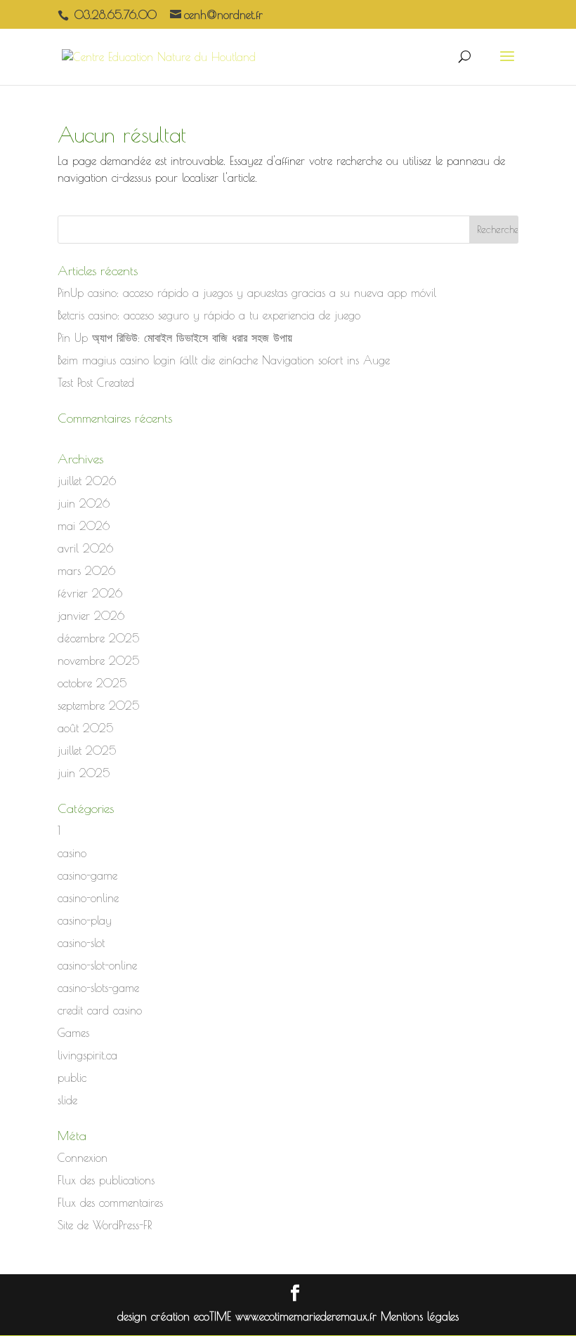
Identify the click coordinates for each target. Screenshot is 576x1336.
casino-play (85, 920)
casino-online (88, 898)
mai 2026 (84, 526)
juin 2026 (84, 503)
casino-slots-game (98, 987)
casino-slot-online (97, 965)
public (72, 1077)
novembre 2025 (98, 660)
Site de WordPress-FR (105, 1225)
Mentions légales (420, 1316)
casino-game (87, 875)
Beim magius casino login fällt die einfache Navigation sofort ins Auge (224, 360)
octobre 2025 (92, 683)
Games (73, 1032)
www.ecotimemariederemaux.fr (308, 1316)
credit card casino (100, 1010)
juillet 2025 (87, 750)
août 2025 (85, 728)
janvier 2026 (91, 615)
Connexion (82, 1157)
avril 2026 (85, 548)
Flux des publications (106, 1180)
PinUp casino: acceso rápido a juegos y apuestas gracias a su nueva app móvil (247, 292)
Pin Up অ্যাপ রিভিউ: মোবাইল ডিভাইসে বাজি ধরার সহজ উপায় (175, 337)
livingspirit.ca (87, 1055)
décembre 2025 (98, 638)
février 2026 (90, 593)
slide (67, 1100)
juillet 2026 (87, 481)
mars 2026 (86, 570)
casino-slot (81, 943)
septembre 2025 (98, 705)
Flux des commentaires (110, 1202)
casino (72, 853)
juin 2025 (84, 773)
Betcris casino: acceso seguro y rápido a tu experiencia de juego (209, 315)
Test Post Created (96, 382)
